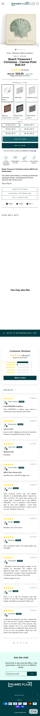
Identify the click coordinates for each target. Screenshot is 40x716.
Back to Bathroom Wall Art (21, 333)
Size (20, 121)
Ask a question (20, 197)
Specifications (20, 189)
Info (19, 700)
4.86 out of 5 (25, 355)
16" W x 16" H (29, 125)
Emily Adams (20, 56)
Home (9, 53)
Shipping (12, 76)
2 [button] (17, 643)
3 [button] (20, 643)
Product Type (20, 82)
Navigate (19, 695)
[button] (16, 70)
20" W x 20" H (10, 129)
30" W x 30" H (10, 133)
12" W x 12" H (10, 125)
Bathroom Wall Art (27, 53)
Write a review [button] (20, 378)
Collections (15, 53)
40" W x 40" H (29, 133)
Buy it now (20, 145)
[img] (8, 398)
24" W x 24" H (29, 129)
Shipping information (20, 193)
